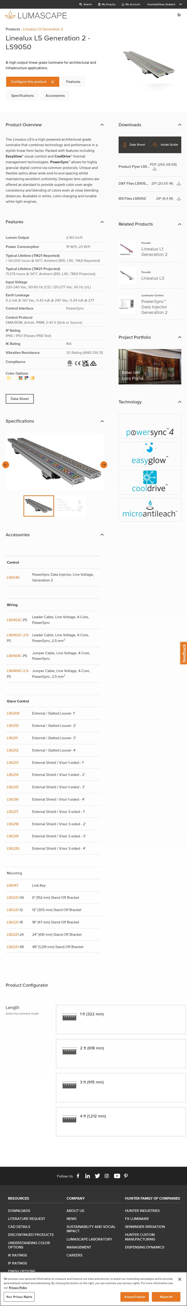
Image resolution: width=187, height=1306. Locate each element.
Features (73, 81)
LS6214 (12, 775)
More (177, 15)
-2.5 (25, 671)
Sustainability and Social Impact (91, 1229)
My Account (132, 4)
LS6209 (13, 713)
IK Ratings (17, 1255)
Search (87, 4)
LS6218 (12, 824)
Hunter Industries (142, 1211)
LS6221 (12, 897)
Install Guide (169, 144)
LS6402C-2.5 (17, 635)
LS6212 (12, 750)
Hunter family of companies (152, 1198)
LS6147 (12, 885)
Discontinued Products (31, 1234)
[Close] (180, 1279)
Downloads (19, 1211)
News (71, 1219)
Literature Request (26, 1219)
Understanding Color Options (29, 1245)
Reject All (166, 1296)
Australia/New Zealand (161, 4)
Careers (74, 1255)
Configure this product (29, 81)
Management (79, 1247)
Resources (18, 1198)
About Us (75, 1211)
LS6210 (13, 725)
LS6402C (14, 620)
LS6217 (12, 811)
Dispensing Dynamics (144, 1247)
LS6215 (13, 787)
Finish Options (21, 1271)
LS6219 (13, 836)
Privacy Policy (18, 1287)
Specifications (22, 95)
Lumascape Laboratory (89, 1239)
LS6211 (12, 738)
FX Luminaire (137, 1219)
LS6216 (13, 799)
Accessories (55, 95)
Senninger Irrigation (145, 1227)
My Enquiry (108, 4)
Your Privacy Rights (19, 1296)
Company (76, 1198)
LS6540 (13, 577)
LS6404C (14, 656)
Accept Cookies (134, 1296)
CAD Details (19, 1227)
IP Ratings (17, 1263)
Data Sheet (20, 399)
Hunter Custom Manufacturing (140, 1236)
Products (13, 29)
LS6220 (13, 848)
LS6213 (12, 762)
